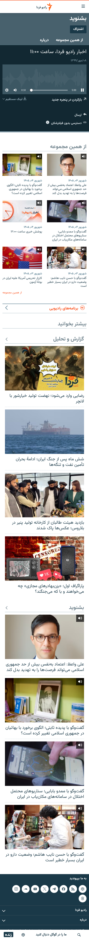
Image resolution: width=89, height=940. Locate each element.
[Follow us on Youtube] (35, 889)
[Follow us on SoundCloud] (26, 889)
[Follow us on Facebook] (63, 889)
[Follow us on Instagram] (16, 889)
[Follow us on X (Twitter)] (44, 889)
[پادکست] (23, 935)
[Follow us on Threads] (83, 898)
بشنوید (76, 608)
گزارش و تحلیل (68, 339)
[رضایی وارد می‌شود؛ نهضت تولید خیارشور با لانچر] (44, 368)
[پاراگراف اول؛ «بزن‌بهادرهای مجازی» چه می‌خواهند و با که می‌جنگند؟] (44, 558)
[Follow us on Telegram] (54, 889)
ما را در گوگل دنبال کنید (51, 934)
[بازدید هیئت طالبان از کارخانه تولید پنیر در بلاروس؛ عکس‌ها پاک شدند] (44, 495)
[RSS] (73, 889)
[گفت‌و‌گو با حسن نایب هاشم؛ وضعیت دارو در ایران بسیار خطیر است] (67, 258)
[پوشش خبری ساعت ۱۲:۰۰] (22, 211)
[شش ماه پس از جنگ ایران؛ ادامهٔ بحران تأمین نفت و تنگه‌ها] (44, 431)
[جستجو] (79, 935)
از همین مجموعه (69, 40)
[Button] (81, 116)
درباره (44, 40)
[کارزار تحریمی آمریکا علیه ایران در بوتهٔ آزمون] (22, 258)
